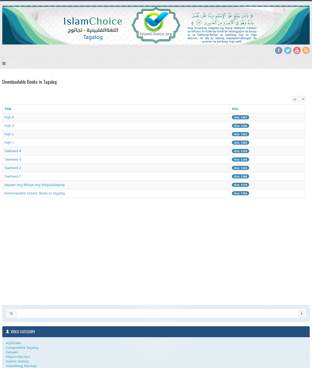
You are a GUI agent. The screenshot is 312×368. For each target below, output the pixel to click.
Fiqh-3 (9, 125)
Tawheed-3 (12, 159)
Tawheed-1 (12, 176)
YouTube (297, 50)
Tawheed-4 (12, 151)
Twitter (287, 50)
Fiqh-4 (9, 117)
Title (7, 109)
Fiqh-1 (9, 142)
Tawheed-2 (12, 168)
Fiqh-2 (9, 134)
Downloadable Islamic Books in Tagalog (34, 193)
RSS (306, 50)
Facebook (278, 50)
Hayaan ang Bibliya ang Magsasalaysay (34, 185)
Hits (235, 109)
